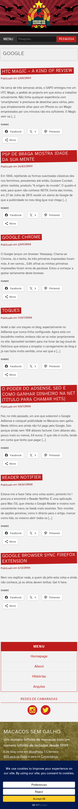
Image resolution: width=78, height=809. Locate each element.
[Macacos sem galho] (39, 14)
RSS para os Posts (15, 756)
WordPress (36, 752)
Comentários (49, 756)
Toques (11, 310)
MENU (8, 39)
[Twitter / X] (45, 710)
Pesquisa (66, 39)
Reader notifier (21, 477)
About (39, 666)
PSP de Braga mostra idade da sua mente (35, 156)
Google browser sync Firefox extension (39, 558)
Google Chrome (21, 237)
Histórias (39, 676)
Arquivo (39, 687)
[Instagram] (32, 710)
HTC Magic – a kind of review (37, 71)
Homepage (39, 656)
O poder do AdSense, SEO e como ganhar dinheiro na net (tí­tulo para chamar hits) (38, 394)
